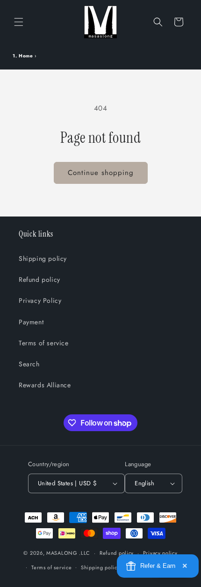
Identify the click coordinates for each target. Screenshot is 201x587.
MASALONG (62, 553)
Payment (31, 322)
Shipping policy (43, 258)
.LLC (84, 553)
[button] (18, 22)
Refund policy (39, 279)
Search (29, 364)
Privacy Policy (40, 300)
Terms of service (44, 343)
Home (26, 55)
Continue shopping (101, 173)
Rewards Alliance (45, 385)
